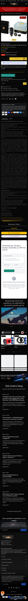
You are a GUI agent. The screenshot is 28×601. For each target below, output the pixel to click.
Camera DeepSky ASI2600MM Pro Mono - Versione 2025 (20, 347)
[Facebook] (9, 587)
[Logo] (14, 4)
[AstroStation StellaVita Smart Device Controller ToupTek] (7, 341)
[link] (7, 99)
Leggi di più (5, 409)
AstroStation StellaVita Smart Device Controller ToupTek (7, 347)
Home (2, 13)
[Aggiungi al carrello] (12, 342)
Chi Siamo (4, 568)
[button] (4, 4)
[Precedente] (12, 40)
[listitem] (4, 118)
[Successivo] (16, 40)
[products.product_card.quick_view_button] (12, 339)
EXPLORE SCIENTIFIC (5, 43)
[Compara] (25, 58)
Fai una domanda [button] (14, 236)
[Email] (16, 587)
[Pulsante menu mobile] (2, 4)
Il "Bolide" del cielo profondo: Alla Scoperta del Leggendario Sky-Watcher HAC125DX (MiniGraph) (14, 398)
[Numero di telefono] (19, 587)
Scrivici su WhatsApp (9, 75)
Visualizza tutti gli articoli (14, 511)
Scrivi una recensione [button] (14, 233)
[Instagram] (11, 587)
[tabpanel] (14, 171)
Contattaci (4, 570)
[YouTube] (14, 587)
